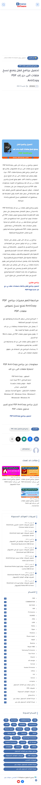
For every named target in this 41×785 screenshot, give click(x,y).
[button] (30, 439)
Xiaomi (20, 657)
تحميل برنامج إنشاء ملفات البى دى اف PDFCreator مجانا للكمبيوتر (11, 482)
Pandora (20, 633)
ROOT (20, 640)
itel (20, 674)
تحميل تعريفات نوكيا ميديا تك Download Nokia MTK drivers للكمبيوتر (20, 584)
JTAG (20, 619)
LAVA (20, 622)
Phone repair (20, 636)
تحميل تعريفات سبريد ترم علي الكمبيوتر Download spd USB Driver (20, 551)
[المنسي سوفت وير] (20, 4)
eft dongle (20, 661)
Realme (20, 643)
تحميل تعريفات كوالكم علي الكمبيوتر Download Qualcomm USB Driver (22, 543)
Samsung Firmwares (20, 650)
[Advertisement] (20, 33)
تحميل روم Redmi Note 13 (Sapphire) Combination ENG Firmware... (14, 58)
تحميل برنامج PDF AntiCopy (20, 416)
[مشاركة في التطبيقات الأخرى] (12, 439)
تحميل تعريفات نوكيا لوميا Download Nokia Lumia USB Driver (19, 568)
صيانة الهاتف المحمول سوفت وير (20, 699)
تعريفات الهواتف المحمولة (20, 692)
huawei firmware (20, 667)
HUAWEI (20, 616)
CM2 (20, 598)
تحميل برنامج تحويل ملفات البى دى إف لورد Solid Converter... (30, 503)
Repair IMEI (20, 647)
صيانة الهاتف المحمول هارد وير (20, 702)
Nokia (20, 626)
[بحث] (3, 4)
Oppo (20, 629)
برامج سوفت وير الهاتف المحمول (20, 685)
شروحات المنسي (30, 760)
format (20, 664)
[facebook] (22, 781)
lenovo (20, 678)
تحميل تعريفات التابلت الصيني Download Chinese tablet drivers (20, 526)
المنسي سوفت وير (10, 777)
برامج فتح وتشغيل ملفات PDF (28, 66)
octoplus (20, 681)
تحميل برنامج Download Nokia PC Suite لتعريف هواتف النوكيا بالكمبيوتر (20, 576)
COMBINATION (20, 602)
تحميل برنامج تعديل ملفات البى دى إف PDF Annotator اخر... (30, 482)
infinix (20, 671)
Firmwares (20, 612)
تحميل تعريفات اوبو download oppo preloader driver (22, 535)
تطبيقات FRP (20, 688)
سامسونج (20, 695)
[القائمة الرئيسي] (37, 4)
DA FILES (20, 605)
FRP (20, 609)
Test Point (20, 654)
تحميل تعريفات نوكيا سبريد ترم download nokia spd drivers (20, 559)
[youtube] (18, 781)
